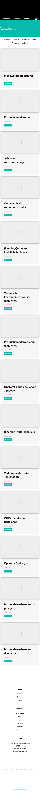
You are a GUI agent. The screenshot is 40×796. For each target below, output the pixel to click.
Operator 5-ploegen (16, 563)
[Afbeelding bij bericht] (20, 60)
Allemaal (7, 39)
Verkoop (25, 43)
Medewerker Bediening (18, 75)
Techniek (15, 43)
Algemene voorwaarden (20, 789)
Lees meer (8, 83)
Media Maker (31, 769)
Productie (25, 39)
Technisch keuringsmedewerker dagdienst (17, 297)
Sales (34, 39)
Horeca (16, 39)
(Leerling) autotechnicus (19, 431)
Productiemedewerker (18, 117)
